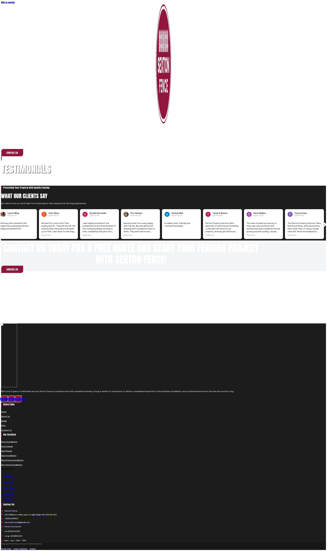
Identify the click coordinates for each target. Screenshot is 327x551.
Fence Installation (9, 441)
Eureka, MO (8, 493)
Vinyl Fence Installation (11, 464)
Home (5, 158)
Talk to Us (163, 143)
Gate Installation (8, 455)
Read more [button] (46, 235)
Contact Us (6, 430)
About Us (5, 416)
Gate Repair (6, 451)
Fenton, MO (8, 481)
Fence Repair (7, 446)
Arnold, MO (8, 476)
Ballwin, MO (8, 499)
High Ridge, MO (10, 487)
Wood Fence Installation (12, 460)
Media (4, 421)
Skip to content (8, 2)
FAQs (3, 425)
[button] (324, 224)
